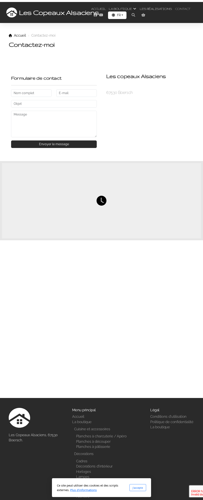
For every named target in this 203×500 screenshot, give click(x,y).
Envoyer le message (54, 144)
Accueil (20, 35)
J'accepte (138, 488)
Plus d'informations (83, 490)
